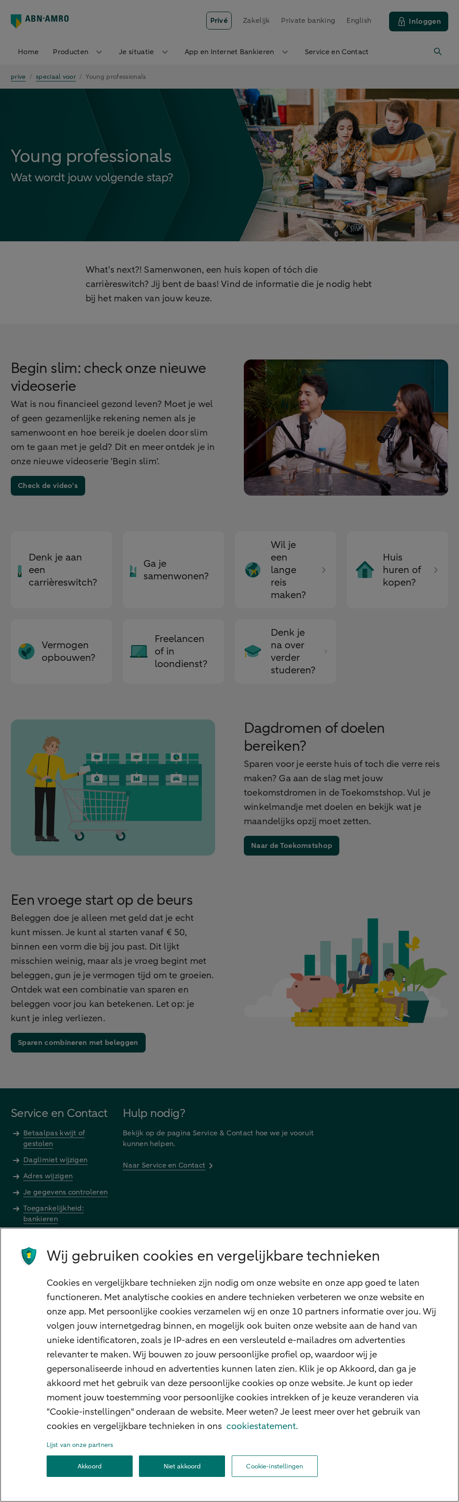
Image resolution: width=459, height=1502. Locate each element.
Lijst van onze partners (80, 1445)
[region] (229, 1365)
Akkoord (90, 1466)
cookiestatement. (262, 1426)
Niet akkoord (182, 1466)
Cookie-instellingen (274, 1466)
